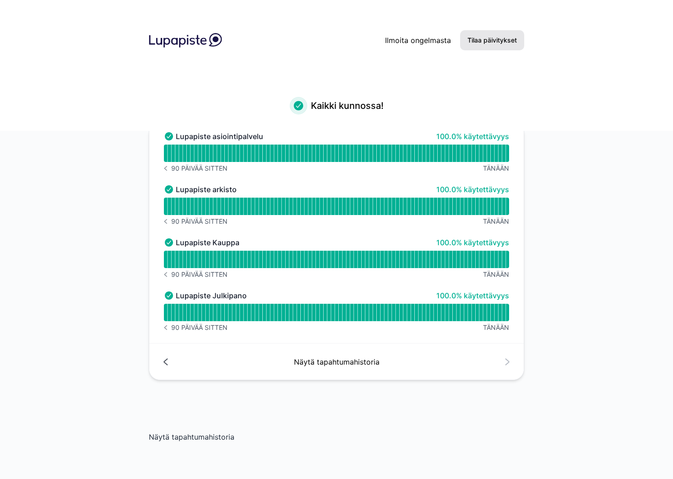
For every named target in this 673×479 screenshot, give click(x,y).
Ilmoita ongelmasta (418, 40)
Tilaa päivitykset (492, 40)
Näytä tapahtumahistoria (191, 436)
